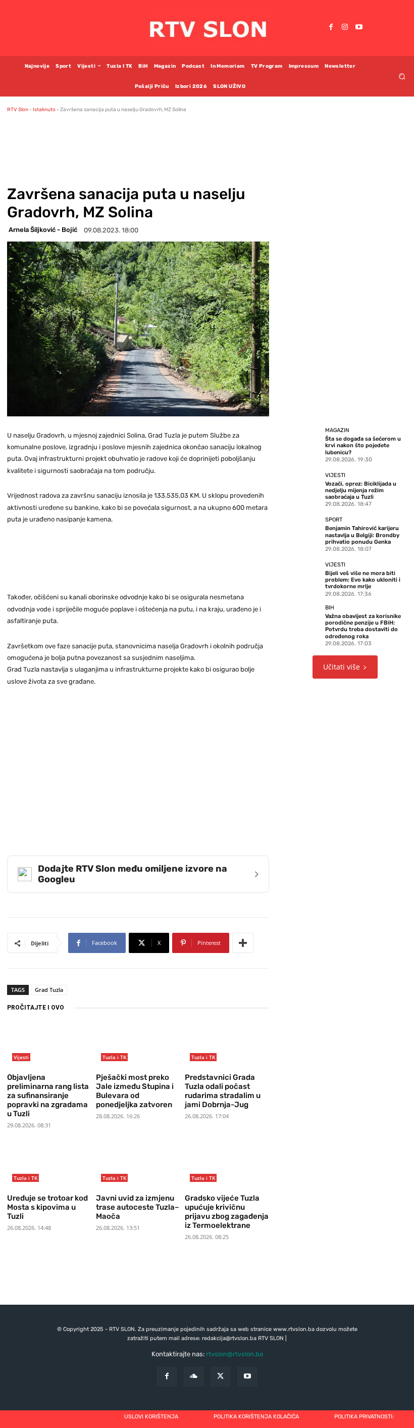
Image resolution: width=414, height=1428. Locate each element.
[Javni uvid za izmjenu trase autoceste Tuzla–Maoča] (138, 1166)
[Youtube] (359, 28)
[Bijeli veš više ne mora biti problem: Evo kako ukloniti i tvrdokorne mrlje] (302, 579)
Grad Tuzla (49, 989)
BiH (329, 607)
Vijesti (21, 1057)
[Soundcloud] (193, 1377)
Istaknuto (44, 110)
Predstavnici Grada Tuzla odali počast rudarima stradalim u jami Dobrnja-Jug (223, 1091)
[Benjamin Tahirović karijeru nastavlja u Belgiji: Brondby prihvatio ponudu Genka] (302, 534)
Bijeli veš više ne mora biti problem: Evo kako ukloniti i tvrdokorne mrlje (362, 580)
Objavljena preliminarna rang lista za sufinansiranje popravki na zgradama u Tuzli (48, 1095)
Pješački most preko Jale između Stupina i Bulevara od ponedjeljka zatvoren (135, 1091)
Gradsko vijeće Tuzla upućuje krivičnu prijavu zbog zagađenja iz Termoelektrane (227, 1212)
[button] (402, 76)
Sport (333, 519)
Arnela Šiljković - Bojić (43, 229)
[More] (242, 943)
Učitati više (341, 667)
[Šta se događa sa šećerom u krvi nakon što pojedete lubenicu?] (302, 444)
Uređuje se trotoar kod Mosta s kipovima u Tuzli (47, 1207)
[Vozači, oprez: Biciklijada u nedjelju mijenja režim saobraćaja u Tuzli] (302, 489)
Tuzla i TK (114, 1057)
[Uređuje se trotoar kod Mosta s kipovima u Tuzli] (49, 1166)
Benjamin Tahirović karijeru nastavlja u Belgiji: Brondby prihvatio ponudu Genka (362, 535)
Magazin (337, 430)
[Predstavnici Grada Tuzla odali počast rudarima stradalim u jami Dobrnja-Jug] (227, 1045)
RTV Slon (17, 110)
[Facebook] (331, 28)
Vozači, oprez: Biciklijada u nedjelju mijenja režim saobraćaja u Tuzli (360, 490)
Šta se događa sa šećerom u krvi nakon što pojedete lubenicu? (363, 445)
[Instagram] (345, 28)
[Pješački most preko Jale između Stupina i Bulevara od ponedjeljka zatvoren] (138, 1045)
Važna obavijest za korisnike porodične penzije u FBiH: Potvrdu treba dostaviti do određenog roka (363, 626)
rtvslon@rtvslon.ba (234, 1354)
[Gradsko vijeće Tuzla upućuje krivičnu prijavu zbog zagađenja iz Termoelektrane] (227, 1166)
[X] (220, 1377)
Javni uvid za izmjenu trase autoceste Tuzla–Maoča (137, 1207)
